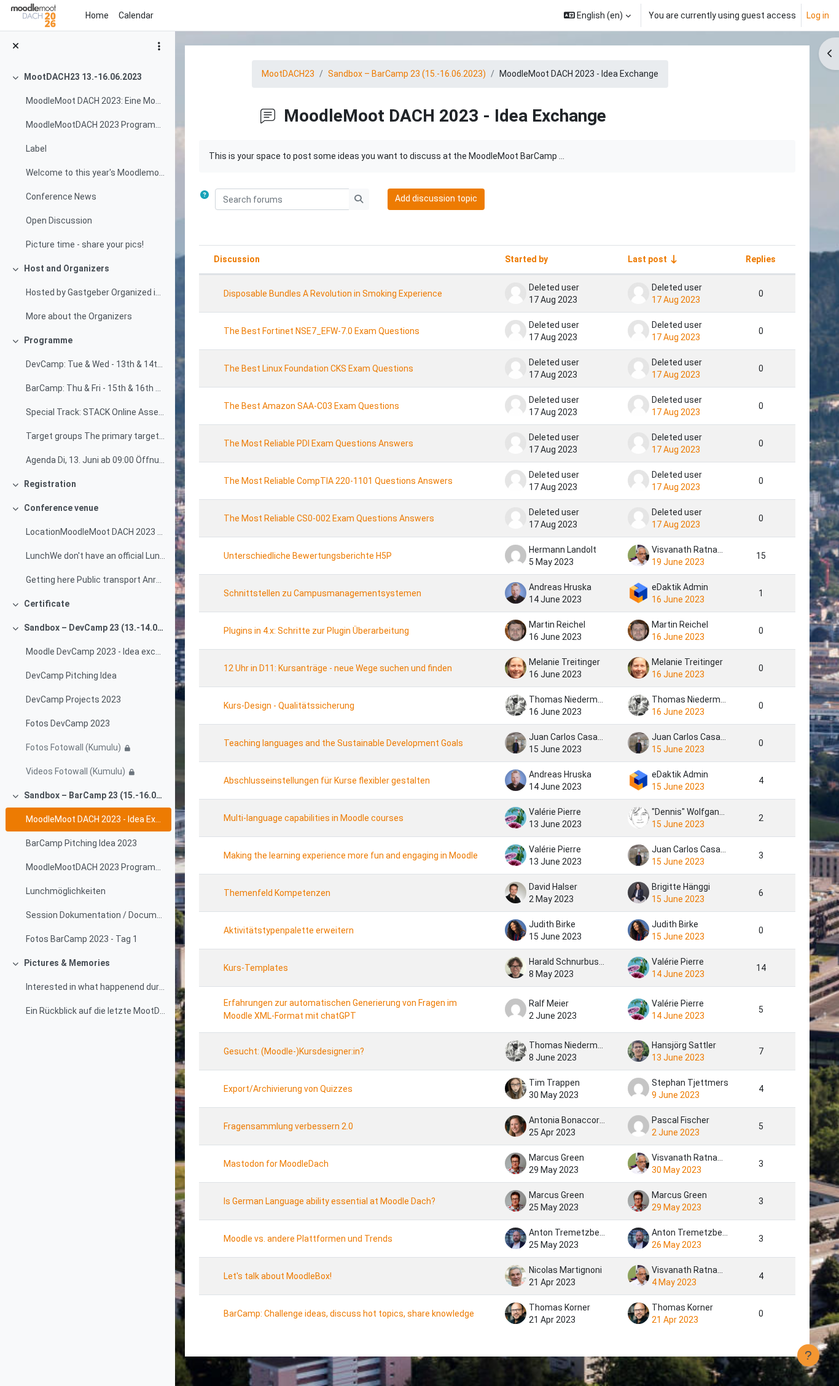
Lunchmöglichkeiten (66, 891)
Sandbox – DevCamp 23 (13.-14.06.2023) (95, 628)
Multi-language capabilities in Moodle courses (314, 818)
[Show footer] (808, 1355)
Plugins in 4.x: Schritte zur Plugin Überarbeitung (316, 631)
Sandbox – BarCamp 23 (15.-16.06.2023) (95, 795)
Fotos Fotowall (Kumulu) (73, 747)
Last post (647, 259)
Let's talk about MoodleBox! (278, 1276)
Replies (761, 259)
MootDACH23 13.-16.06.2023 (83, 77)
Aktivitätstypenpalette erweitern (289, 930)
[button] (597, 15)
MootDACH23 (288, 74)
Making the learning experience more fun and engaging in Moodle (351, 855)
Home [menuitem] (97, 15)
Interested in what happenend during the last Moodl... (95, 987)
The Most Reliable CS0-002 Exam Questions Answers (329, 518)
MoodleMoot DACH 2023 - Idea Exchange (95, 819)
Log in (817, 15)
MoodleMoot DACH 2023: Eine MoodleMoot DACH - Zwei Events (95, 101)
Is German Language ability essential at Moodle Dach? (329, 1201)
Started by (526, 259)
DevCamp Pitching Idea (71, 675)
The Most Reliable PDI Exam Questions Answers (318, 443)
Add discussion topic (436, 198)
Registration (50, 484)
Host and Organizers (66, 268)
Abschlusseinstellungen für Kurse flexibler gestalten (327, 780)
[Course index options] (159, 46)
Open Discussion (59, 220)
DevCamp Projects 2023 (73, 699)
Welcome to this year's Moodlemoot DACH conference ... (95, 172)
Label (36, 149)
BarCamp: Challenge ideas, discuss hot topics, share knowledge (349, 1313)
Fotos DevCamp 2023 (68, 723)
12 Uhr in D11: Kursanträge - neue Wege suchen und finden (338, 668)
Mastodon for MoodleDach (276, 1164)
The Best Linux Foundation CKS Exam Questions (318, 368)
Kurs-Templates (256, 968)
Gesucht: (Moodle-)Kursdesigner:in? (294, 1051)
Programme (48, 340)
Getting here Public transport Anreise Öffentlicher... (95, 580)
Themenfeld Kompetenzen (277, 893)
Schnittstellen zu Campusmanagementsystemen (322, 593)
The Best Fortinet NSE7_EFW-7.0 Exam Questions (321, 331)
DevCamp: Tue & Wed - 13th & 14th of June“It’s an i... (95, 364)
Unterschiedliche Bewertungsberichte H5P (308, 556)
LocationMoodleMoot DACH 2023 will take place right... (95, 532)
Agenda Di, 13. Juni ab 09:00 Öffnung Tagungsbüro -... (95, 460)
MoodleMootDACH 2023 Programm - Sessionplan (95, 125)
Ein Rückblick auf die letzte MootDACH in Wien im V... (95, 1011)
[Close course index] (16, 46)
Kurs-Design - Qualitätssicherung (289, 706)
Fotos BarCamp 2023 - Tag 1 (82, 939)
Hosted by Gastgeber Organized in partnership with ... (95, 292)
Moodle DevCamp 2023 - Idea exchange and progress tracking (95, 651)
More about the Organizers (79, 316)
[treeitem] (87, 161)
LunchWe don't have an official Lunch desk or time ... (95, 556)
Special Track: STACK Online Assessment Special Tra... (95, 412)
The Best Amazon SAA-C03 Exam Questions (311, 406)
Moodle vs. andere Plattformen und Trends (308, 1239)
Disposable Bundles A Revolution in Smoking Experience (333, 293)
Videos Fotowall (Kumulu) (75, 771)
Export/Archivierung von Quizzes (288, 1089)
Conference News (61, 196)
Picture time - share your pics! (85, 244)
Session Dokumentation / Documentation (95, 915)
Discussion (237, 259)
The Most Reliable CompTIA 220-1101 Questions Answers (338, 481)
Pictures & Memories (67, 963)
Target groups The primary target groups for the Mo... (95, 436)
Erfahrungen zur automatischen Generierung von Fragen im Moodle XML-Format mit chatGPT (340, 1009)
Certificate (46, 604)
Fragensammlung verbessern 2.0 (288, 1126)
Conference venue (61, 508)
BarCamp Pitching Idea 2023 (81, 843)
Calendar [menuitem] (136, 15)
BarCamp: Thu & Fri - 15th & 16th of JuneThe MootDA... (95, 388)
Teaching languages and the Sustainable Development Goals (343, 743)
